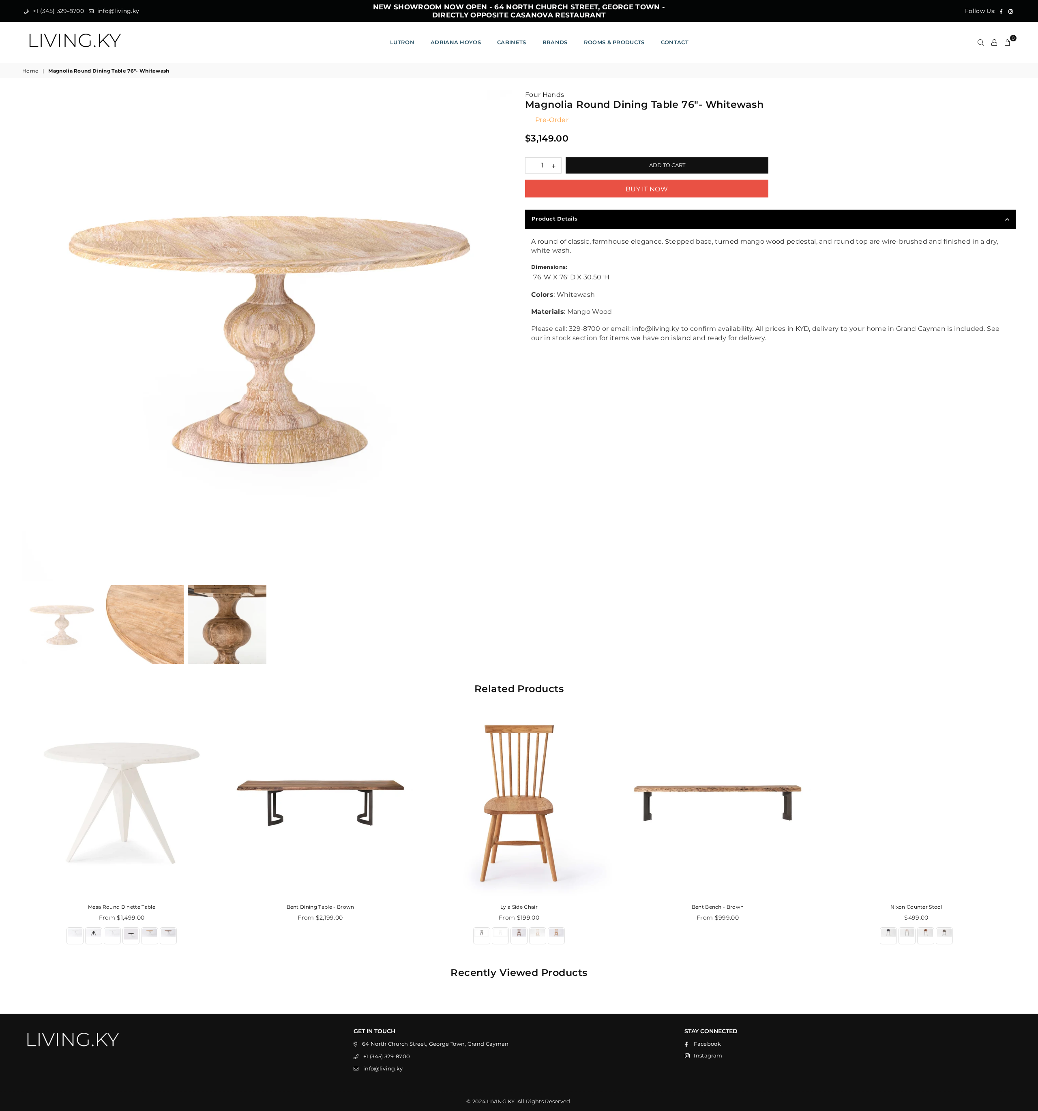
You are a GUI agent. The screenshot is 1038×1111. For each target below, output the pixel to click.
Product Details (554, 218)
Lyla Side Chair (519, 907)
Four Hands (544, 95)
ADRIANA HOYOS (456, 42)
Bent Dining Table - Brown (320, 907)
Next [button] (506, 336)
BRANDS (555, 42)
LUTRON (402, 42)
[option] (267, 335)
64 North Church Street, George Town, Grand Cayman (435, 1043)
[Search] (981, 42)
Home (30, 71)
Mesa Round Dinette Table (121, 907)
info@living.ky (117, 11)
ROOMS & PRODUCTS (614, 42)
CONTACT (674, 42)
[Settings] (994, 42)
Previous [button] (29, 336)
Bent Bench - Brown (718, 907)
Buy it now (647, 189)
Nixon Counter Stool (916, 907)
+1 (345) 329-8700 (57, 11)
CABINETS (511, 42)
